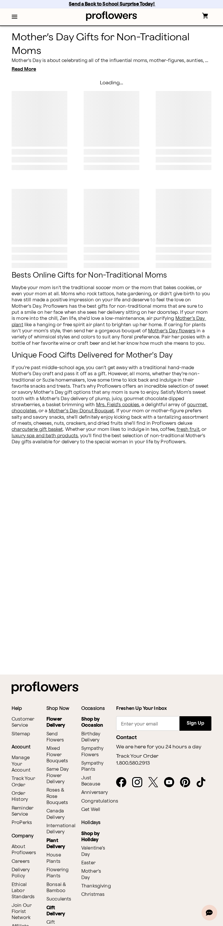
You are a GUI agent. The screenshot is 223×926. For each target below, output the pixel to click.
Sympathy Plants (92, 766)
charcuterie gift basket (37, 429)
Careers (21, 861)
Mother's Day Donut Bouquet (81, 411)
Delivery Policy (21, 873)
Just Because (90, 781)
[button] (14, 17)
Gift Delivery (55, 911)
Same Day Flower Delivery (57, 775)
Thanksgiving (96, 886)
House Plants (53, 858)
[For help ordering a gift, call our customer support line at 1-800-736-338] (111, 16)
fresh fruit (188, 429)
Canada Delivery (55, 814)
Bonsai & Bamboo (56, 888)
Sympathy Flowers (92, 751)
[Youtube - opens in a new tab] (171, 782)
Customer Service (23, 722)
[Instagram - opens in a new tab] (139, 782)
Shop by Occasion (92, 722)
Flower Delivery (55, 722)
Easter (88, 863)
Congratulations (99, 801)
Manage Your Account (21, 764)
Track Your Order (23, 781)
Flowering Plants (57, 873)
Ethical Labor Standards (23, 891)
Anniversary (94, 792)
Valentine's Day (93, 851)
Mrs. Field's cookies (117, 405)
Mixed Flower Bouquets (57, 754)
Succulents (58, 899)
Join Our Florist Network (22, 911)
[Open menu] (14, 17)
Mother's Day (91, 874)
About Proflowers (24, 850)
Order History (20, 796)
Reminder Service (22, 811)
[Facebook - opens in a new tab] (123, 782)
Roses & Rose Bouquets (57, 796)
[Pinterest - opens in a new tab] (187, 782)
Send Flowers (55, 737)
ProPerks (22, 823)
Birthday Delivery (90, 737)
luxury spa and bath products (45, 436)
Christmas (93, 894)
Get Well (90, 809)
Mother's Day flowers (171, 331)
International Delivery (60, 829)
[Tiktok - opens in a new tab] (203, 782)
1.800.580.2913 (133, 763)
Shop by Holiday (90, 837)
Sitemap (21, 734)
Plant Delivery (55, 843)
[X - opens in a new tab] (155, 782)
